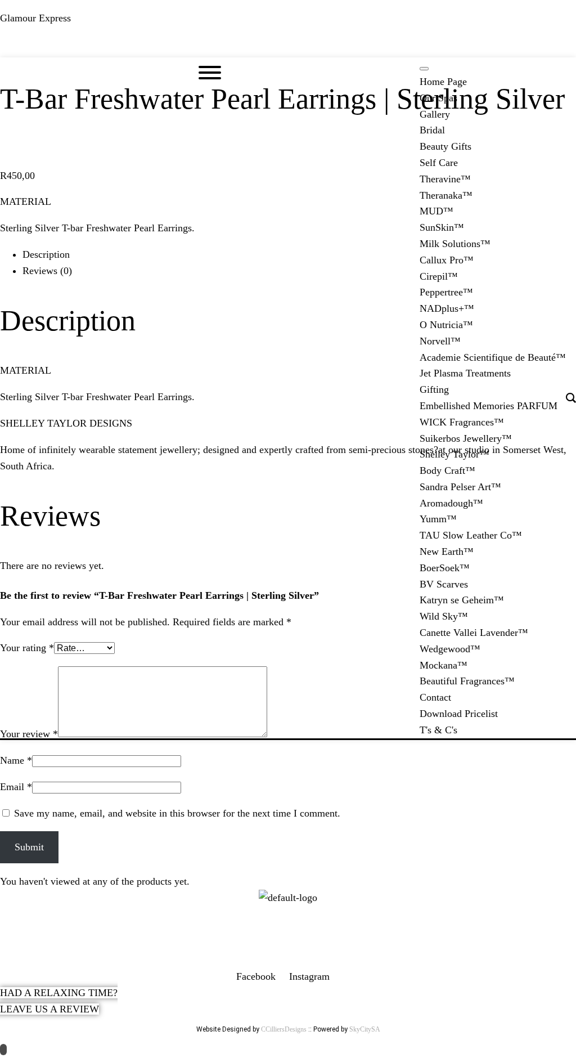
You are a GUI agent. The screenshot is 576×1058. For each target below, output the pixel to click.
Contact (435, 697)
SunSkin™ (442, 227)
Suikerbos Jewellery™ (466, 438)
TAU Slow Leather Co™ (471, 535)
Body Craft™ (447, 470)
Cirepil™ (439, 276)
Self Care (439, 162)
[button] (288, 47)
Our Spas (438, 98)
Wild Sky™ (444, 616)
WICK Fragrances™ (462, 422)
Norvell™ (440, 341)
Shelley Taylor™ (454, 454)
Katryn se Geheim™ (462, 600)
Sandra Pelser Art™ (460, 486)
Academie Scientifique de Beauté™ (493, 357)
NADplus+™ (447, 308)
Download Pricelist (459, 713)
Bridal (432, 130)
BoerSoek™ (445, 567)
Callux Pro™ (447, 260)
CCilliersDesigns (284, 1029)
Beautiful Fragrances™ (467, 681)
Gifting (434, 389)
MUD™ (436, 211)
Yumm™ (438, 518)
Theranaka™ (446, 195)
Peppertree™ (446, 292)
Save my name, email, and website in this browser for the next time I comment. (177, 813)
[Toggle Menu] (424, 68)
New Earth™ (447, 551)
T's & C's (438, 730)
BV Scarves (444, 584)
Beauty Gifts (445, 146)
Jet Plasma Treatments (465, 373)
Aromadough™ (451, 503)
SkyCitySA (364, 1029)
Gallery (435, 114)
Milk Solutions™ (455, 243)
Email (16, 786)
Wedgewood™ (450, 648)
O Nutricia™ (446, 324)
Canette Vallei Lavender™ (474, 632)
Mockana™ (443, 665)
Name (16, 760)
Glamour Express (35, 18)
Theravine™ (445, 179)
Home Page (443, 81)
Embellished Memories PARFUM (488, 405)
